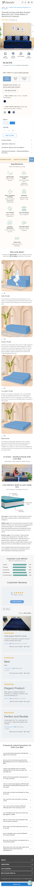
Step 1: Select (16, 72)
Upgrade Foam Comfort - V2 (11, 86)
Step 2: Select (15, 96)
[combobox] (25, 613)
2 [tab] (14, 48)
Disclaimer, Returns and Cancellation (13, 147)
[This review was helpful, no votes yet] (24, 646)
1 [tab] (13, 48)
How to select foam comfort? (11, 87)
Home (3, 7)
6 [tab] (19, 48)
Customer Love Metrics (20, 159)
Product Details (6, 140)
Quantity (5, 127)
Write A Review (17, 601)
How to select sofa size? (21, 72)
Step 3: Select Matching (15, 107)
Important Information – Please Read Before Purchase (15, 152)
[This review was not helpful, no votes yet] (27, 646)
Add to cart (10, 135)
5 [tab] (18, 48)
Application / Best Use (8, 144)
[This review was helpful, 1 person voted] (25, 701)
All (6, 7)
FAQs (31, 159)
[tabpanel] (17, 36)
